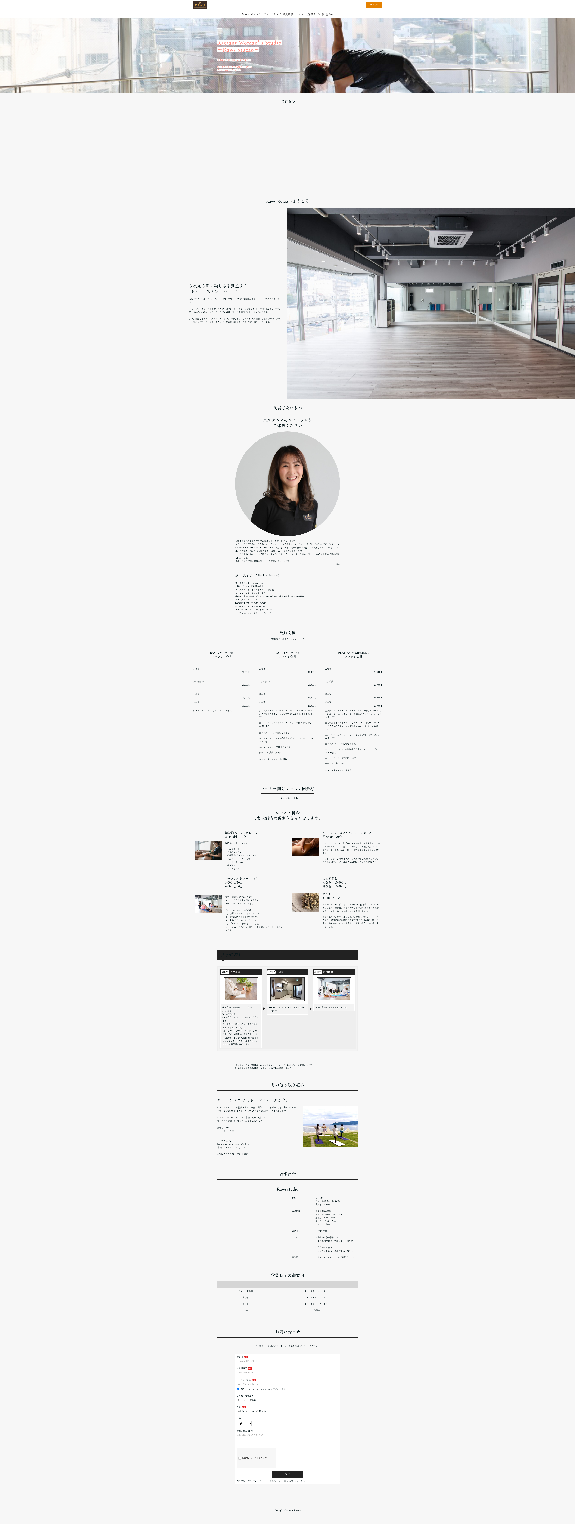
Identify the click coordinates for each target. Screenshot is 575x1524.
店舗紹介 (310, 14)
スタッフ (276, 14)
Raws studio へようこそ (255, 14)
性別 (239, 1407)
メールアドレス (244, 1380)
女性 (251, 1411)
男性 (241, 1411)
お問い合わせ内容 (245, 1431)
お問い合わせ (326, 14)
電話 (253, 1400)
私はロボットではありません (255, 1458)
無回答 (262, 1411)
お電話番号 (242, 1368)
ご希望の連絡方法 (245, 1396)
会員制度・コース (293, 14)
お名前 (240, 1357)
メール (242, 1400)
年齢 (239, 1418)
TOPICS (374, 5)
